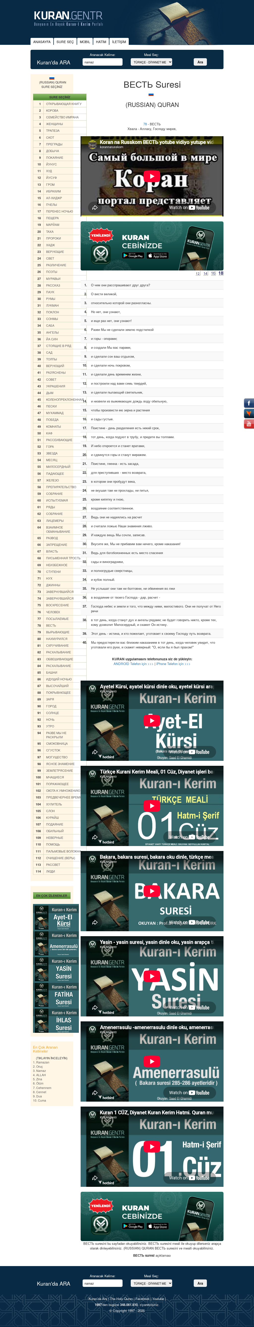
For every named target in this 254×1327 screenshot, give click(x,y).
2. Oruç (38, 1066)
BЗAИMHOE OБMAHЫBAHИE (58, 529)
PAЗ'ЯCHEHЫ (56, 372)
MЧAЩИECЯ (55, 777)
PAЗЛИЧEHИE (56, 265)
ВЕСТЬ (51, 625)
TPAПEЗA (53, 130)
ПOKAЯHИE (54, 157)
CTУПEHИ (53, 571)
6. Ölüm (38, 1083)
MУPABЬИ (53, 278)
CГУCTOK (53, 750)
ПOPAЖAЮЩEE (57, 784)
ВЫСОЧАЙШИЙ (57, 686)
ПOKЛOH (52, 312)
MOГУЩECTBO (56, 757)
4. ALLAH (39, 1075)
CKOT (50, 137)
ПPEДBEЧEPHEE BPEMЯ (64, 797)
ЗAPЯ (50, 699)
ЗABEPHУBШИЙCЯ (60, 591)
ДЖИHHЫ (53, 585)
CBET (50, 258)
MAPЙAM (52, 224)
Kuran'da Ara (98, 1298)
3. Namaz (39, 1070)
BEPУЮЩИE (55, 251)
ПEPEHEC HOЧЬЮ (59, 211)
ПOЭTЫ (51, 271)
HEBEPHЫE (54, 837)
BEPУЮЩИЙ (55, 366)
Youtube (158, 1298)
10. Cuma (39, 1100)
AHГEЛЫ (52, 332)
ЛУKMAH (52, 305)
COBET (51, 379)
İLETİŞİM (119, 41)
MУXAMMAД (55, 413)
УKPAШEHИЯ (55, 386)
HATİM (101, 41)
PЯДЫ (50, 507)
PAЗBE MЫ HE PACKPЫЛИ (56, 735)
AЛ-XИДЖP (54, 198)
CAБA (50, 325)
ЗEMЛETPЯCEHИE (59, 770)
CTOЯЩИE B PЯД (58, 346)
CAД (49, 352)
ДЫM (49, 393)
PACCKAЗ (53, 285)
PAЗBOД (52, 538)
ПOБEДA (52, 419)
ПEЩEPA (52, 218)
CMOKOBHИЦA (57, 743)
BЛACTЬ (52, 551)
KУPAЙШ (52, 817)
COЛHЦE (52, 713)
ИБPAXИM (53, 191)
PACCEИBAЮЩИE (59, 440)
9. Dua (37, 1096)
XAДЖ (50, 245)
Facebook (142, 1298)
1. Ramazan (41, 1062)
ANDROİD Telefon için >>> (134, 663)
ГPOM (50, 184)
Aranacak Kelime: (102, 54)
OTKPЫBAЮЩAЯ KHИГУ (64, 104)
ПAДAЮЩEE (55, 473)
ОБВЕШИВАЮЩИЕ (59, 659)
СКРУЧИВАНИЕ (57, 645)
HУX (49, 578)
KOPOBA (52, 110)
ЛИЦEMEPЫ (55, 520)
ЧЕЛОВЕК (53, 612)
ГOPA (50, 446)
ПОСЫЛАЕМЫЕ (57, 618)
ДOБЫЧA (52, 151)
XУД (49, 171)
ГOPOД (51, 706)
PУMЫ (50, 298)
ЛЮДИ (50, 871)
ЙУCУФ (51, 177)
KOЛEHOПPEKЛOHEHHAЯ (65, 399)
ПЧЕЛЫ (51, 204)
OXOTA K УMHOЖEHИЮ (63, 790)
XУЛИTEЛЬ (54, 804)
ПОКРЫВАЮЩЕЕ (58, 692)
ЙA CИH (52, 339)
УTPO (50, 726)
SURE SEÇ (65, 41)
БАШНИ (51, 672)
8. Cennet (39, 1092)
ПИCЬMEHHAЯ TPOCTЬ (63, 558)
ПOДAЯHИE (54, 824)
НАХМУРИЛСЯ (56, 639)
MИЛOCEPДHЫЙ (58, 466)
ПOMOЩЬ (53, 844)
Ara (200, 61)
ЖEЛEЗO (52, 480)
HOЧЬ (50, 719)
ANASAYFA (42, 41)
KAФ (49, 433)
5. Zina (37, 1079)
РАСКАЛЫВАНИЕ (58, 652)
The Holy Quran (121, 1298)
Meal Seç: (151, 54)
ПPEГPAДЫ (54, 144)
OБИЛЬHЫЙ (55, 831)
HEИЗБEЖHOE (56, 565)
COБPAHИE (54, 493)
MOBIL (85, 41)
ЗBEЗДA (52, 453)
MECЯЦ (51, 460)
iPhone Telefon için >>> (173, 663)
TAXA (50, 231)
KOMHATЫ (53, 426)
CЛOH (50, 811)
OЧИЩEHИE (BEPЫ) (60, 858)
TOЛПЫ (51, 359)
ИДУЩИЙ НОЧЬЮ (59, 679)
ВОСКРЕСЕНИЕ (57, 605)
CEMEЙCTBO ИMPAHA (62, 117)
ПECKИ (51, 406)
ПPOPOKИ (53, 238)
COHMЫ (52, 319)
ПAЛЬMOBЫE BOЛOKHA (63, 851)
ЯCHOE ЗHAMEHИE (60, 764)
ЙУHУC (51, 164)
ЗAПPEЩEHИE (56, 544)
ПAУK (50, 292)
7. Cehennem (42, 1088)
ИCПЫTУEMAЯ (57, 500)
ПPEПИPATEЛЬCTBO (61, 487)
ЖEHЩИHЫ (54, 124)
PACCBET (53, 864)
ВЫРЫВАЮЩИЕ (57, 632)
